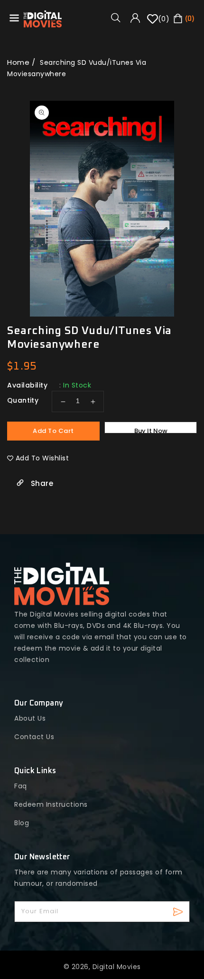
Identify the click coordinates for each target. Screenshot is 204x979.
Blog (21, 823)
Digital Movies (117, 966)
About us (30, 718)
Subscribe (179, 911)
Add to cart (53, 430)
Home (18, 62)
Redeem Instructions (51, 804)
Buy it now (150, 429)
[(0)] (152, 22)
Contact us (34, 736)
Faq (20, 786)
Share (40, 483)
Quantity (22, 400)
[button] (119, 17)
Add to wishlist (42, 458)
